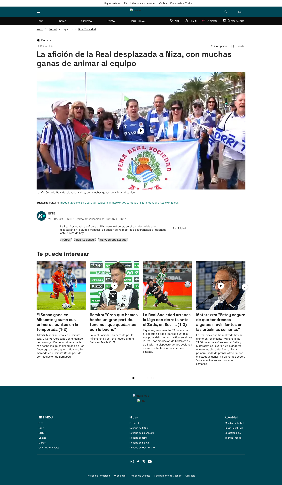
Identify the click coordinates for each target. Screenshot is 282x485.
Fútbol (66, 239)
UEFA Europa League (113, 239)
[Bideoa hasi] (141, 130)
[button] (245, 287)
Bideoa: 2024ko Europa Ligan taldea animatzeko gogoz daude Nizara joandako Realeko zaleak (119, 202)
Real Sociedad (85, 239)
